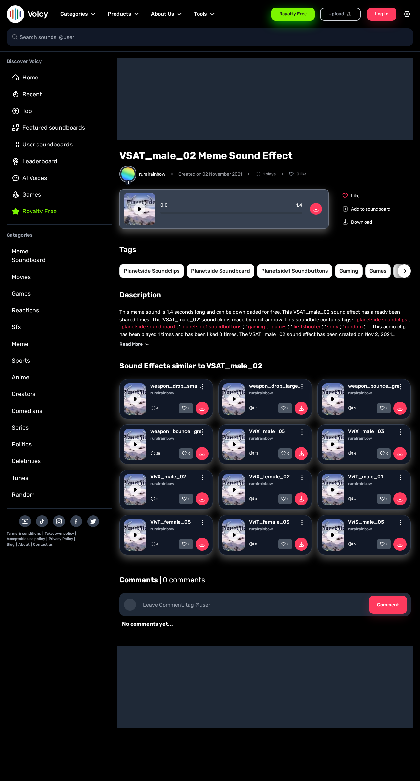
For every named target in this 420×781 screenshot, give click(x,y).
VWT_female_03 (269, 521)
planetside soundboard (220, 271)
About (24, 544)
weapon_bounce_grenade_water (373, 386)
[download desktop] (316, 209)
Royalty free (39, 211)
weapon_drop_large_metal (274, 386)
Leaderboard (39, 161)
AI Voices (34, 178)
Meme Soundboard (29, 256)
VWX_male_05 (267, 431)
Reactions (25, 310)
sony (333, 327)
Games (31, 194)
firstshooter (307, 327)
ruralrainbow (162, 393)
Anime (20, 377)
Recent (32, 94)
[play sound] (139, 209)
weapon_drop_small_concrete (175, 386)
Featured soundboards (53, 127)
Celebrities (26, 461)
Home (30, 77)
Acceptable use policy (26, 539)
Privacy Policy (61, 539)
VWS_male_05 (366, 521)
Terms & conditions (24, 533)
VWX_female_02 (269, 476)
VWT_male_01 (365, 476)
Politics (22, 444)
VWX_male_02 (168, 476)
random (354, 327)
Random (23, 494)
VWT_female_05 (170, 521)
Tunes (20, 477)
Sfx (16, 327)
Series (20, 427)
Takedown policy (59, 533)
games (378, 271)
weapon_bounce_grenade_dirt (175, 431)
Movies (21, 276)
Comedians (27, 410)
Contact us (43, 544)
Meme (20, 343)
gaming (348, 271)
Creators (23, 394)
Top (27, 111)
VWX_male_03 (366, 431)
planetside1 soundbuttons (294, 271)
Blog (11, 544)
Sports (21, 360)
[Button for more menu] (203, 386)
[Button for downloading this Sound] (202, 408)
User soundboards (47, 144)
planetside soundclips (152, 271)
